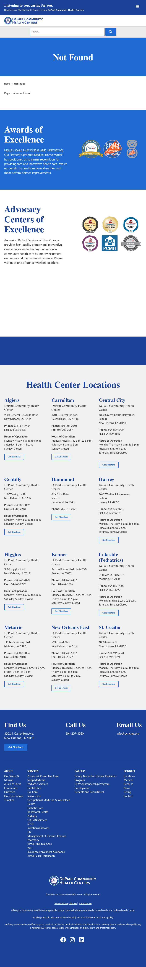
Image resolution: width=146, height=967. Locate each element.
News (127, 788)
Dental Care (34, 788)
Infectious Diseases (38, 828)
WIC (29, 848)
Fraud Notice (85, 903)
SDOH (30, 824)
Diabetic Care (35, 808)
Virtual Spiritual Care (39, 844)
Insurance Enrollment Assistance (46, 852)
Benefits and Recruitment (89, 792)
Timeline (9, 800)
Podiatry (32, 816)
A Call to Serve (12, 784)
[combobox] (67, 32)
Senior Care (34, 796)
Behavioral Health (37, 812)
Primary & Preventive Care (43, 776)
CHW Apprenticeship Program (92, 784)
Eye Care (32, 792)
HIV (29, 832)
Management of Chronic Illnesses (46, 836)
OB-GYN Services (37, 820)
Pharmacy (33, 840)
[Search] (110, 32)
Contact (128, 796)
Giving (127, 792)
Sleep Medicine (36, 780)
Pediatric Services (37, 784)
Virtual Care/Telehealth (41, 856)
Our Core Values (13, 796)
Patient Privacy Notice (65, 903)
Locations (129, 776)
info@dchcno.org (128, 734)
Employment (82, 788)
